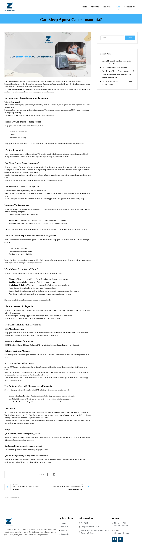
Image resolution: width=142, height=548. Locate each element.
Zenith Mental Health (14, 89)
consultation (45, 92)
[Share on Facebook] (47, 474)
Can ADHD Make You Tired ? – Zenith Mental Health (117, 82)
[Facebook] (114, 539)
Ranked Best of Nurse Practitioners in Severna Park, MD (116, 62)
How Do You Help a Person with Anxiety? (118, 71)
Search (130, 37)
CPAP (66, 333)
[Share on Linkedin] (53, 474)
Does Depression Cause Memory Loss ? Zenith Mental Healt (117, 76)
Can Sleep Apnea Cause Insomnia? (115, 67)
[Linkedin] (120, 539)
